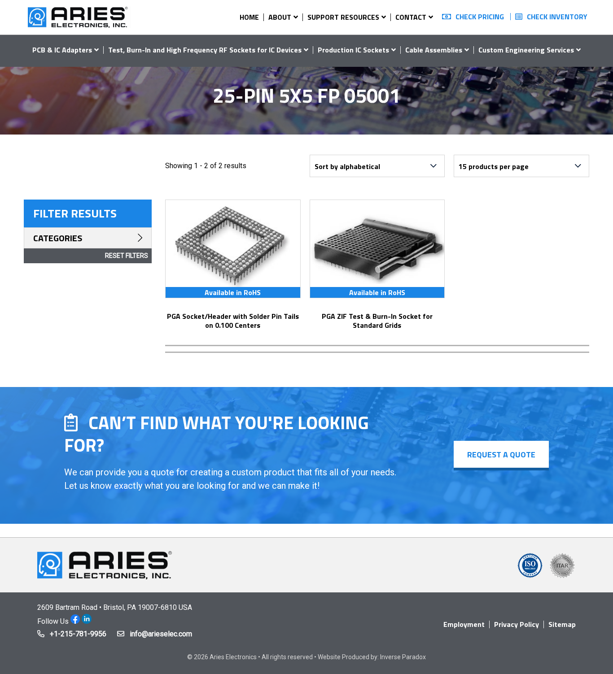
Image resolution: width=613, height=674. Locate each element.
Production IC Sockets (353, 49)
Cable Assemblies (433, 49)
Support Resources (343, 17)
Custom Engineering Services (526, 49)
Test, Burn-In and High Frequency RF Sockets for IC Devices (205, 49)
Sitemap (562, 624)
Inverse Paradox (403, 657)
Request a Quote (501, 454)
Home (249, 17)
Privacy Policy (516, 624)
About (279, 17)
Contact (410, 17)
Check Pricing (479, 16)
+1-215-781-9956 (78, 634)
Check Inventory (557, 16)
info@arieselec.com (161, 634)
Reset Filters (126, 255)
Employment (464, 624)
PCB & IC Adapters (62, 49)
